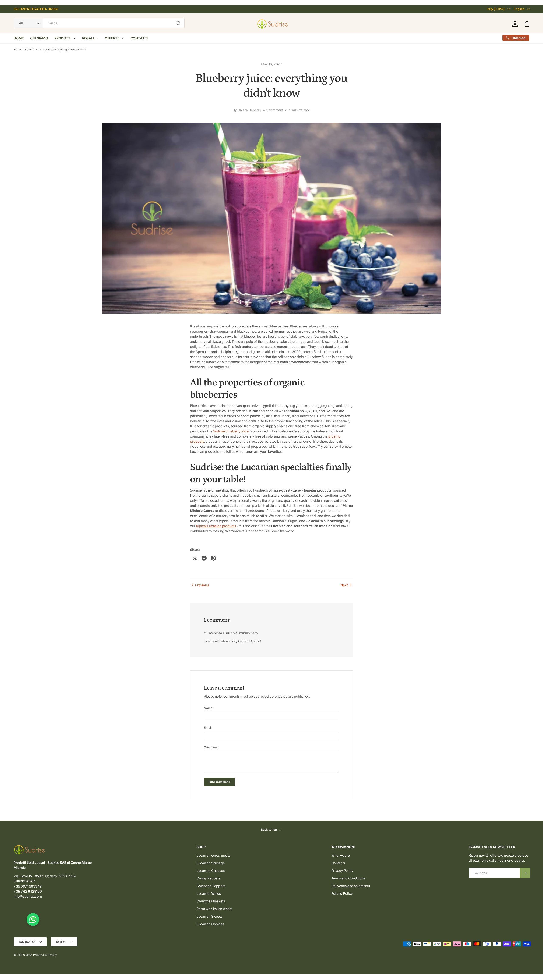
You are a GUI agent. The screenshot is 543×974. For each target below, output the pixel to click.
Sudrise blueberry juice (231, 431)
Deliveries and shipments (350, 886)
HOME (19, 38)
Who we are (340, 855)
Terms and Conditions (348, 878)
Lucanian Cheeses (210, 870)
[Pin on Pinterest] (213, 558)
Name (208, 708)
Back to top (269, 829)
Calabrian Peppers (210, 886)
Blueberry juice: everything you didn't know (60, 49)
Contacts (338, 863)
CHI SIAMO (39, 38)
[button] (527, 24)
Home (17, 49)
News (28, 49)
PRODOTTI (62, 38)
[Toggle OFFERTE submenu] (122, 38)
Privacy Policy (342, 870)
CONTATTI (139, 38)
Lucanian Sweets (209, 916)
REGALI (88, 38)
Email (208, 727)
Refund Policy (342, 893)
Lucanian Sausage (210, 863)
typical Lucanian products (216, 526)
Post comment (219, 781)
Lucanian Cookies (210, 924)
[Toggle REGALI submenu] (96, 38)
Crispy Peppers (208, 878)
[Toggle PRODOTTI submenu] (74, 38)
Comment (211, 747)
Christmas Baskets (210, 901)
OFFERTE (112, 38)
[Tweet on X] (194, 558)
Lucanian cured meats (213, 855)
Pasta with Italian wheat (214, 909)
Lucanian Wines (208, 893)
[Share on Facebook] (204, 558)
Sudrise (27, 955)
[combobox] (99, 23)
